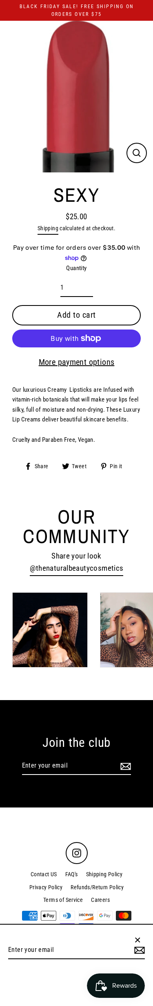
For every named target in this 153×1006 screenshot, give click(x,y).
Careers (100, 900)
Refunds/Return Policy (97, 887)
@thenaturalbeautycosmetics (77, 568)
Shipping (48, 228)
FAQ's (71, 874)
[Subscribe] (124, 766)
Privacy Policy (45, 887)
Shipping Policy (104, 874)
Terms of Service (63, 900)
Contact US (44, 874)
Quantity (76, 268)
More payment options (77, 362)
